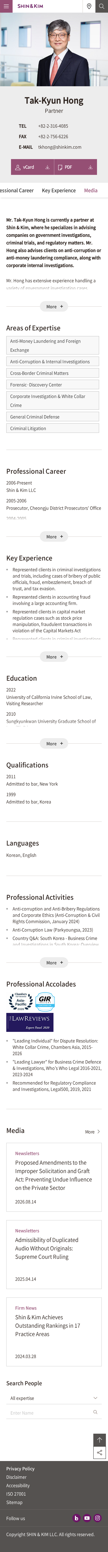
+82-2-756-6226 (53, 136)
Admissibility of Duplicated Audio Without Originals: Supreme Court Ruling (46, 1248)
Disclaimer (16, 1477)
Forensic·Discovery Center (36, 384)
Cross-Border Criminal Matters (39, 373)
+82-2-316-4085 (53, 126)
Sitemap (14, 1502)
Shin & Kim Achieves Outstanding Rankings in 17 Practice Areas (47, 1325)
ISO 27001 (16, 1493)
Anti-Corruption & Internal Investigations (50, 361)
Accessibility (18, 1485)
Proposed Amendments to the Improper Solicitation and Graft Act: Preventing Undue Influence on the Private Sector (53, 1175)
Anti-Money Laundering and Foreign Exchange (45, 345)
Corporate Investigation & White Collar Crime (47, 400)
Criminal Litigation (28, 428)
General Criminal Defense (35, 416)
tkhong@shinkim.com (60, 147)
